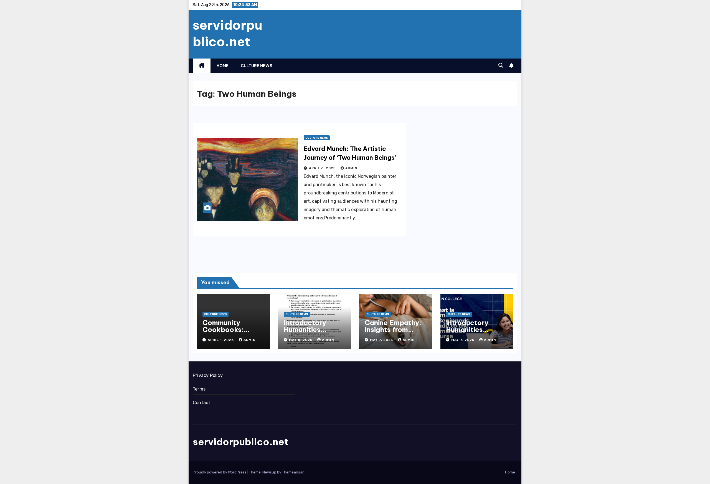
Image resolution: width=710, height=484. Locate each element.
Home (223, 65)
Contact (201, 402)
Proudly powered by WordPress (220, 472)
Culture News (256, 65)
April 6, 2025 (323, 168)
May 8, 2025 (301, 340)
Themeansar (292, 472)
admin (351, 168)
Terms (199, 389)
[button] (500, 65)
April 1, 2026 (221, 340)
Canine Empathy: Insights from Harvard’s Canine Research (393, 333)
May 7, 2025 (382, 340)
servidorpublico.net (227, 33)
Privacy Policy (208, 375)
